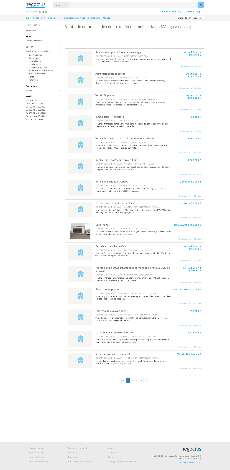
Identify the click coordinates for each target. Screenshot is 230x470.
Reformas (33, 80)
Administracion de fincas (110, 73)
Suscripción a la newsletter (81, 461)
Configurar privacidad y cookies (122, 461)
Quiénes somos (36, 448)
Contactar (72, 452)
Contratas (33, 58)
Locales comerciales (38, 67)
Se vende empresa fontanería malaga (118, 52)
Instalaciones (35, 64)
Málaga (43, 90)
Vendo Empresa (104, 95)
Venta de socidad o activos (111, 181)
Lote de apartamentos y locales (114, 332)
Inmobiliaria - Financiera (109, 117)
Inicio (28, 18)
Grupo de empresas (107, 289)
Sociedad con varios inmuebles (114, 354)
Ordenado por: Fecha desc (190, 18)
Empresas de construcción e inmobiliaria (82, 18)
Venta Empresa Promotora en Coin (116, 160)
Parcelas (32, 76)
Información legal (37, 457)
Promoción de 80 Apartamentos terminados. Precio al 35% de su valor (132, 269)
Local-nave (101, 224)
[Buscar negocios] (201, 5)
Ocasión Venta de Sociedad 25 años (116, 203)
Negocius (39, 5)
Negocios (60, 5)
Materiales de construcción (41, 70)
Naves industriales (37, 73)
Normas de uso (36, 452)
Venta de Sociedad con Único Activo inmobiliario (124, 138)
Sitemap (111, 457)
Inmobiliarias (35, 61)
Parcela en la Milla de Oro (110, 246)
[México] (43, 11)
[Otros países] (46, 11)
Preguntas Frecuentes (78, 448)
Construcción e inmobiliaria (43, 51)
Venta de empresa (43, 40)
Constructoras (35, 55)
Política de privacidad (39, 461)
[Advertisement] (135, 38)
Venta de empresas (52, 18)
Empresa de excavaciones (110, 311)
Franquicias (112, 452)
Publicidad (73, 457)
